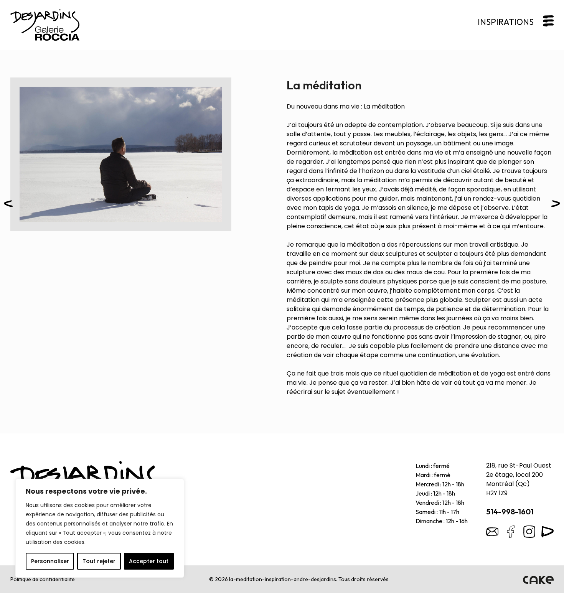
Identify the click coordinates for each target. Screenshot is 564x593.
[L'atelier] (8, 205)
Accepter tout (148, 561)
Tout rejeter (98, 561)
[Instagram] (529, 531)
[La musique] (555, 205)
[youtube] (547, 531)
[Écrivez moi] (492, 531)
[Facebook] (511, 531)
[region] (99, 528)
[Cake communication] (538, 579)
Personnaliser (50, 561)
